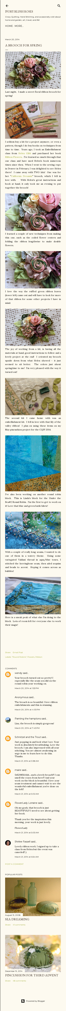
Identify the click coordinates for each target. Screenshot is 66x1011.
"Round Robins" (19, 657)
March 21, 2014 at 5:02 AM (27, 794)
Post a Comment (14, 864)
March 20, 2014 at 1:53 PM (27, 688)
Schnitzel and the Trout (28, 737)
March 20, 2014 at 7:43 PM (27, 728)
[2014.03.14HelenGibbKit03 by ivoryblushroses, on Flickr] (33, 137)
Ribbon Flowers (13, 157)
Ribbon (38, 657)
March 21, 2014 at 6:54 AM (27, 857)
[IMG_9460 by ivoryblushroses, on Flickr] (33, 490)
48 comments (19, 981)
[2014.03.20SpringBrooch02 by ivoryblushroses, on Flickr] (33, 88)
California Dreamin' (21, 176)
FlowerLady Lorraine (26, 802)
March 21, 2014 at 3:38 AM (27, 761)
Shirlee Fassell (22, 841)
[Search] (59, 5)
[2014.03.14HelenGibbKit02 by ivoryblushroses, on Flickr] (33, 414)
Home (9, 26)
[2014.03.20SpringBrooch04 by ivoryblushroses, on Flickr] (33, 287)
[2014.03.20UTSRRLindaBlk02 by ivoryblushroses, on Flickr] (33, 613)
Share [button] (7, 652)
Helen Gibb (24, 153)
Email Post (18, 652)
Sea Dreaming (17, 919)
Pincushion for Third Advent (31, 975)
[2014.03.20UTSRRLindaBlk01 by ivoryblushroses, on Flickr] (33, 548)
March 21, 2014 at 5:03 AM (27, 832)
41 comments (19, 924)
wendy (18, 673)
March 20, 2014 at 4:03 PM (27, 709)
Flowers (30, 657)
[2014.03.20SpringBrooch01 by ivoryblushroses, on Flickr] (33, 345)
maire (18, 770)
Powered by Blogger (35, 1001)
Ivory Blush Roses (19, 11)
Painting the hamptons (28, 718)
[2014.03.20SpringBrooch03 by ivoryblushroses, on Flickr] (33, 229)
